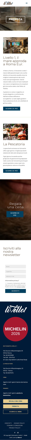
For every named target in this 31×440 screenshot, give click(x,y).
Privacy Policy (14, 428)
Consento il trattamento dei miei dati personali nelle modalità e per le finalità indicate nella (15, 285)
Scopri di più (12, 108)
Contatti (8, 423)
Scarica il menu (15, 411)
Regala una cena (15, 401)
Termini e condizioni (15, 425)
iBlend (20, 437)
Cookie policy (19, 423)
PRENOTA (15, 19)
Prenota (15, 406)
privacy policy (21, 286)
